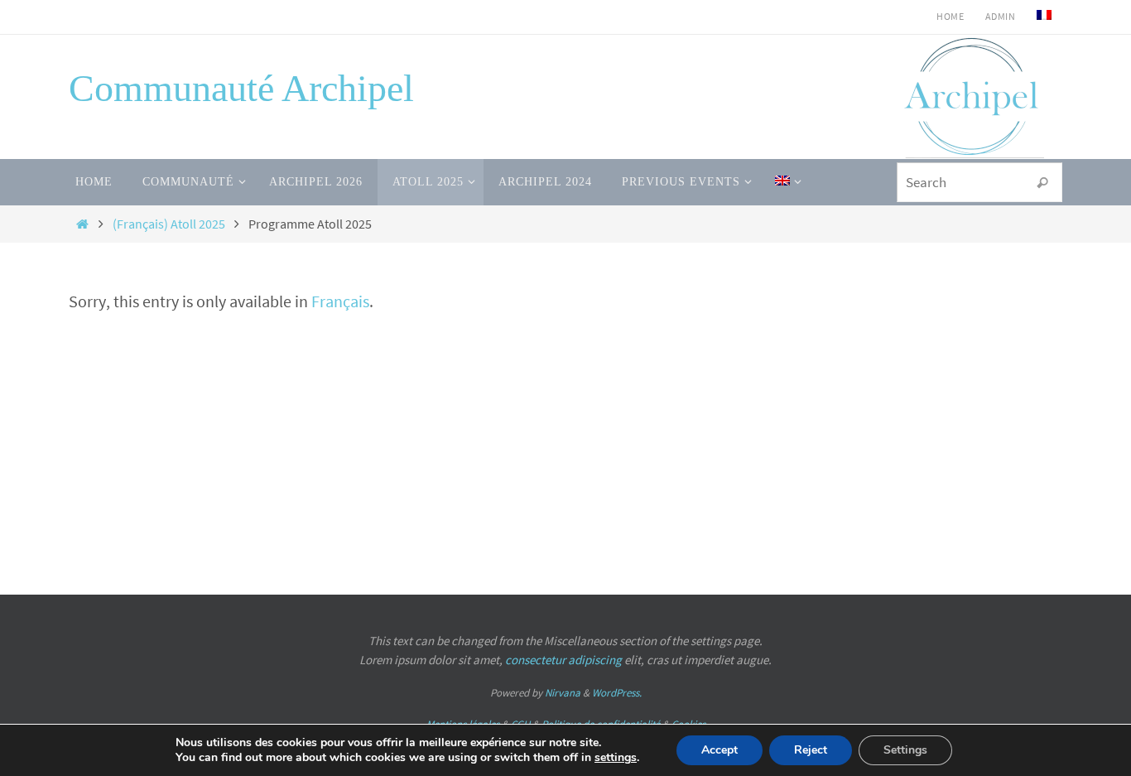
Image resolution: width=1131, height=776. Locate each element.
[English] (785, 182)
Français (340, 301)
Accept (719, 750)
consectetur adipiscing (563, 660)
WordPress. (617, 693)
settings (615, 757)
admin (1000, 16)
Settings (905, 750)
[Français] (1044, 16)
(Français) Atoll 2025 (169, 223)
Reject (810, 750)
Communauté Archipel (241, 88)
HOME (950, 16)
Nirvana (562, 693)
